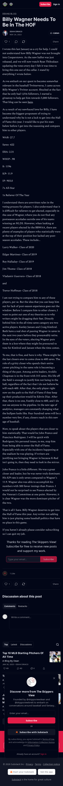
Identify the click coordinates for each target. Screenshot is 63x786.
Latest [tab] (14, 644)
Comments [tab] (9, 606)
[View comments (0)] (16, 42)
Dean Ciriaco (16, 31)
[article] (31, 660)
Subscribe (45, 4)
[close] (54, 678)
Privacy (29, 764)
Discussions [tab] (26, 644)
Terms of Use (48, 739)
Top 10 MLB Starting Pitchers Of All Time (22, 655)
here (30, 102)
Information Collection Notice (41, 742)
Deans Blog (9, 13)
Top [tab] (6, 644)
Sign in (56, 4)
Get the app (46, 771)
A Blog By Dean (10, 660)
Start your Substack (23, 771)
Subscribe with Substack (34, 732)
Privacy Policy (33, 745)
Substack (16, 779)
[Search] (57, 644)
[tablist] (15, 606)
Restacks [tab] (22, 606)
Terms (38, 764)
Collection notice (51, 764)
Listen (56, 33)
